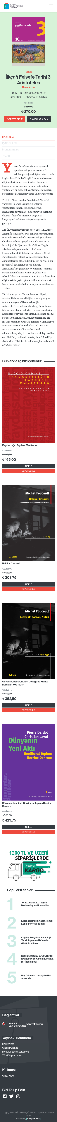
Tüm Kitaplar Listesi (12, 1055)
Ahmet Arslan (28, 87)
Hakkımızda (8, 1043)
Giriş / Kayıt (8, 1075)
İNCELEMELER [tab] (10, 149)
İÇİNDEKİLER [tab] (9, 143)
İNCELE (28, 466)
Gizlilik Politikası (10, 1047)
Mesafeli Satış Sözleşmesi (15, 1051)
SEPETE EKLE (15, 119)
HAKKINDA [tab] (8, 136)
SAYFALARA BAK (39, 119)
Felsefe (28, 71)
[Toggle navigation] (51, 6)
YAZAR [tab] (6, 155)
